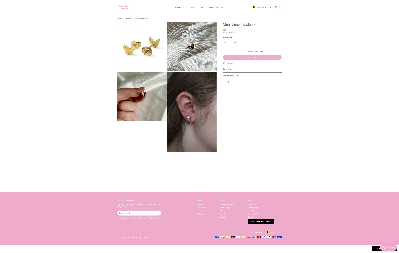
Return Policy (252, 204)
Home (119, 18)
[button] (280, 7)
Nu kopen (252, 57)
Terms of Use (143, 218)
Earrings (200, 204)
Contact (250, 217)
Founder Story (224, 208)
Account (222, 217)
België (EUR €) (261, 7)
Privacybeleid (252, 211)
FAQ (221, 211)
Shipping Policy (253, 208)
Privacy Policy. (155, 218)
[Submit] (158, 213)
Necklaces (201, 208)
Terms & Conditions (254, 214)
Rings (200, 211)
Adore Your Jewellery (130, 237)
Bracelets (201, 214)
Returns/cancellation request (260, 221)
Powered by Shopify (144, 237)
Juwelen (128, 18)
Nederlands (259, 232)
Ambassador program (226, 204)
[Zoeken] (271, 7)
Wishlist (222, 214)
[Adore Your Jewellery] (124, 7)
